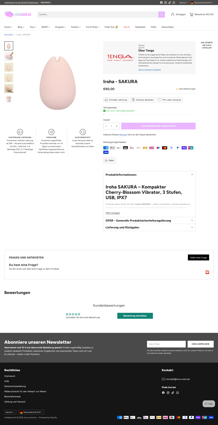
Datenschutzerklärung (15, 386)
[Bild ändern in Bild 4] (8, 77)
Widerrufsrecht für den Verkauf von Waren (25, 391)
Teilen (111, 160)
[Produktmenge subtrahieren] (106, 126)
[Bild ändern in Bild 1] (8, 45)
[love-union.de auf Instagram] (165, 3)
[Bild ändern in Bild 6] (8, 99)
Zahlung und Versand (14, 401)
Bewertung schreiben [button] (135, 315)
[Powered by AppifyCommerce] (207, 272)
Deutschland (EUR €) (203, 2)
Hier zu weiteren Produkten (149, 69)
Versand (123, 134)
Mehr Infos (45, 3)
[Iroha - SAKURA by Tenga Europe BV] (57, 82)
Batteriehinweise (12, 396)
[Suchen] (161, 14)
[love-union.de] (18, 14)
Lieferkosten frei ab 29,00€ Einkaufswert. (21, 2)
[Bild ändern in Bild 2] (8, 56)
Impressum (9, 376)
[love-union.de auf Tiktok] (169, 3)
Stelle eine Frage (198, 257)
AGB (6, 381)
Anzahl (106, 120)
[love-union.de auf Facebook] (161, 3)
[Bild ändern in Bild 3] (8, 67)
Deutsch (182, 2)
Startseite (8, 34)
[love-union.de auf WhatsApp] (173, 3)
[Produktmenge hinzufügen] (116, 126)
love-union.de (30, 417)
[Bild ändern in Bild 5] (8, 88)
